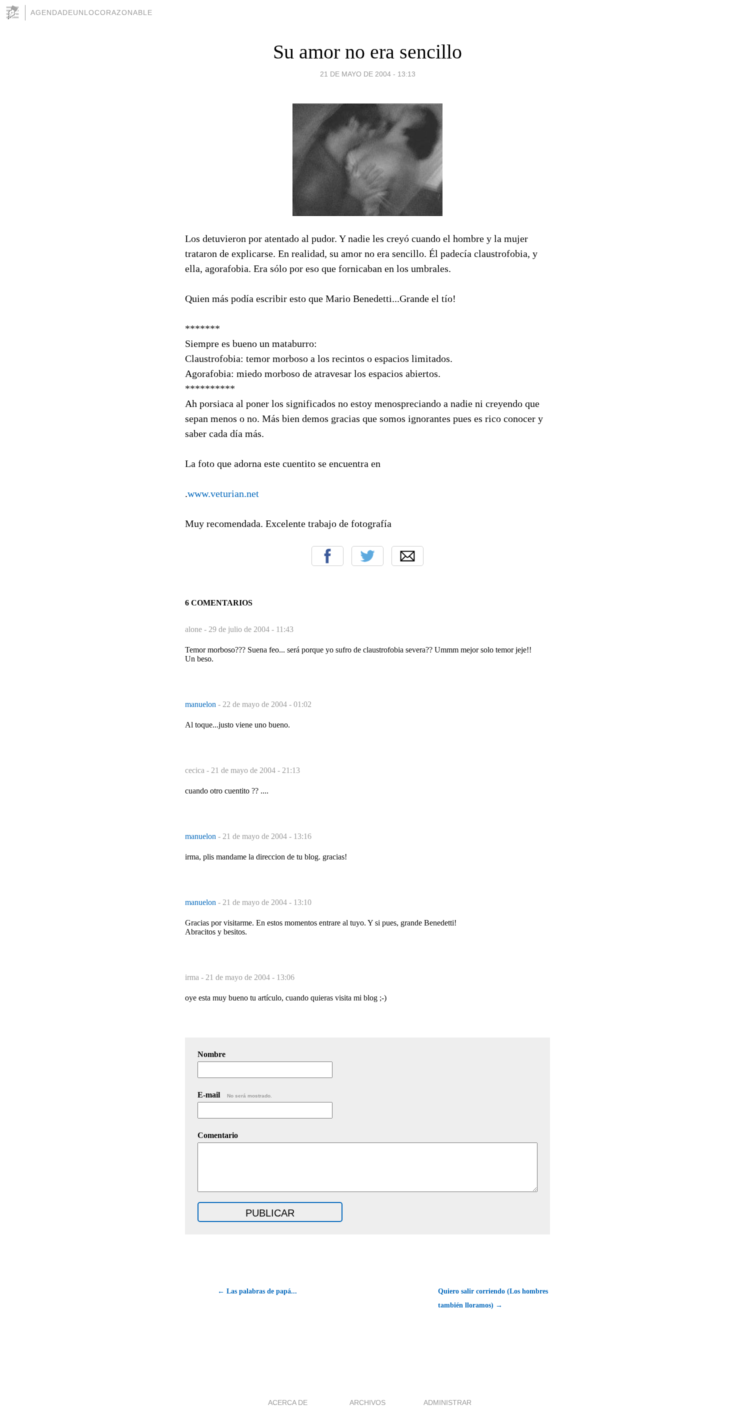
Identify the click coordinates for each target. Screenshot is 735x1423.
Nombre (212, 1054)
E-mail (235, 1094)
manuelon (201, 704)
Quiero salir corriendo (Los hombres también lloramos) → (493, 1298)
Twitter (368, 556)
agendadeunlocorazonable (91, 12)
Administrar (448, 1402)
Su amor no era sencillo (367, 51)
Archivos (368, 1402)
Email (408, 556)
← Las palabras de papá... (257, 1291)
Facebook (328, 556)
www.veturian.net (223, 493)
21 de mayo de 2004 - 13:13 (368, 74)
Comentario (218, 1135)
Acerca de (288, 1402)
